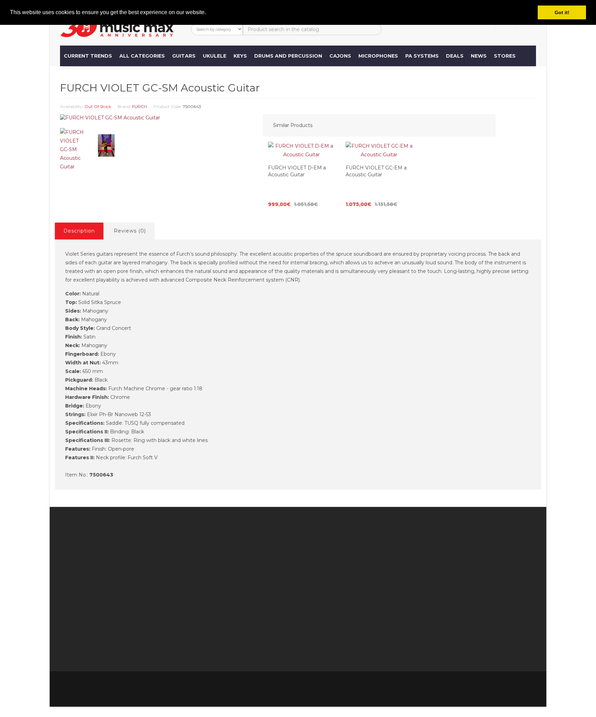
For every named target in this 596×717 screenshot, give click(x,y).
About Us (85, 651)
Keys (240, 56)
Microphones (378, 56)
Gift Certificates (376, 556)
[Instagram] (530, 685)
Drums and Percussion (288, 56)
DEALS (455, 56)
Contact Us (303, 547)
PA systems (422, 56)
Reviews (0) (130, 231)
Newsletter (370, 573)
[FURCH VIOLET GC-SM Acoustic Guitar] (156, 117)
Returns (299, 564)
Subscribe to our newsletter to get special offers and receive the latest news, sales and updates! (478, 556)
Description (79, 231)
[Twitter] (486, 685)
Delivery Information (247, 582)
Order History (306, 573)
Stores (505, 56)
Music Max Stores (243, 608)
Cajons (340, 56)
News (479, 56)
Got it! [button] (562, 12)
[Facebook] (472, 685)
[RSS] (501, 685)
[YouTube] (515, 685)
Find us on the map (245, 547)
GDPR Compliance (245, 633)
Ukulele (214, 56)
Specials (367, 564)
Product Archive (376, 590)
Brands (365, 547)
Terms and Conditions (248, 616)
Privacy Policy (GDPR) (249, 625)
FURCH (139, 106)
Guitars (184, 56)
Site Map (368, 582)
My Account (304, 556)
